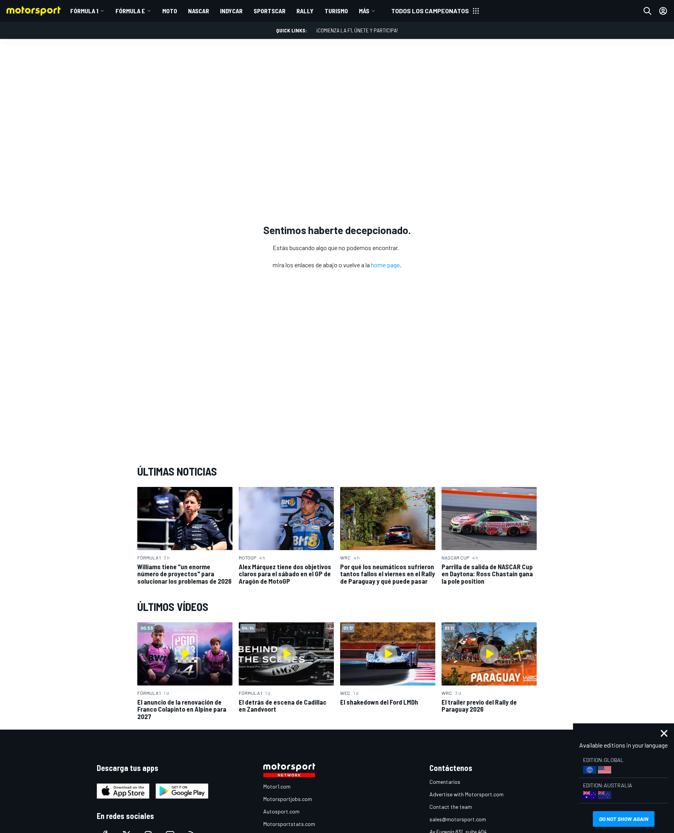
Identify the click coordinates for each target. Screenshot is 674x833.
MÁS (364, 10)
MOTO (169, 10)
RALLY (305, 10)
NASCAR (198, 10)
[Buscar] (647, 11)
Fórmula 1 (84, 10)
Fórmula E (130, 10)
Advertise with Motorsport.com (466, 794)
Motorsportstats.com (289, 824)
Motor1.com (277, 786)
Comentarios (444, 781)
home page (385, 264)
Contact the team (450, 806)
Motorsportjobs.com (287, 799)
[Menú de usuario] (663, 11)
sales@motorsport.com (457, 819)
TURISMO (336, 10)
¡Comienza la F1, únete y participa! (357, 30)
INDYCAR (231, 10)
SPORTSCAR (270, 10)
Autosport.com (281, 811)
